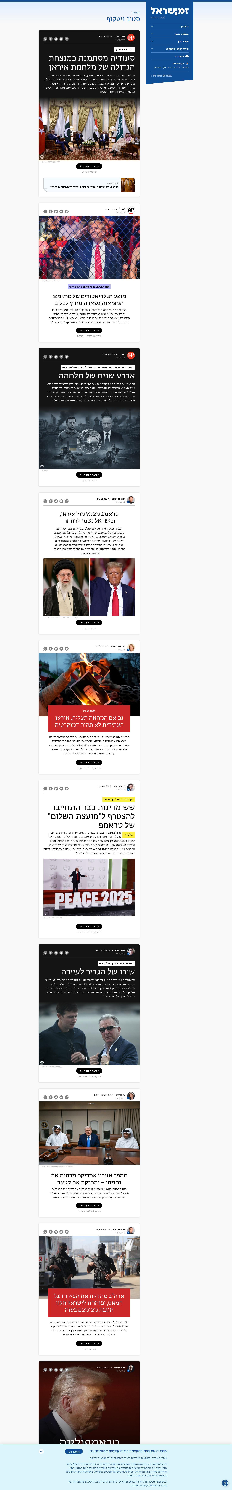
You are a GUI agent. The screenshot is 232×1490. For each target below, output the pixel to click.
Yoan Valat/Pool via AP (52, 917)
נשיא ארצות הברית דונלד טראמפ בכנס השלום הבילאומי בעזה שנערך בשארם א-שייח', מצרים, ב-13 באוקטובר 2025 (92, 913)
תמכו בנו (74, 1451)
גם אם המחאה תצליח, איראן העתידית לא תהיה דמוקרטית (89, 721)
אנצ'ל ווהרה (119, 36)
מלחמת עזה (103, 786)
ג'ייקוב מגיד (119, 786)
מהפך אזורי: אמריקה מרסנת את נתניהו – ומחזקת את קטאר (89, 1178)
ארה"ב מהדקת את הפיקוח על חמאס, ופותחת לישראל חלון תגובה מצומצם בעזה (89, 1302)
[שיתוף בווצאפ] (45, 39)
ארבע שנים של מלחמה (96, 376)
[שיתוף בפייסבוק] (50, 39)
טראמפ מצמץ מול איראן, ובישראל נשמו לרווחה (89, 517)
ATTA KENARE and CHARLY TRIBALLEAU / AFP (61, 618)
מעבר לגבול (101, 646)
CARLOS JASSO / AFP (40, 684)
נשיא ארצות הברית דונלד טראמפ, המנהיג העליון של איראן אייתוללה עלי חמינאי (99, 614)
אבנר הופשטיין (118, 950)
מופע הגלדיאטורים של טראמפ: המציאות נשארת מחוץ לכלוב (89, 299)
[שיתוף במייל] (61, 39)
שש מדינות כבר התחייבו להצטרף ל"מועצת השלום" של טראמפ (91, 817)
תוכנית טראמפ (102, 1367)
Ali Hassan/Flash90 (40, 1267)
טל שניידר (120, 1094)
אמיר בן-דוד (119, 1367)
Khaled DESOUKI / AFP (51, 162)
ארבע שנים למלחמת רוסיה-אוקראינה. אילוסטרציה (116, 466)
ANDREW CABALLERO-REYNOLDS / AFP (58, 1166)
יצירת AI (45, 471)
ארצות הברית (112, 209)
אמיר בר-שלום (118, 498)
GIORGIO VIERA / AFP (50, 281)
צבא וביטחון (103, 37)
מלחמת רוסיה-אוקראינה (114, 354)
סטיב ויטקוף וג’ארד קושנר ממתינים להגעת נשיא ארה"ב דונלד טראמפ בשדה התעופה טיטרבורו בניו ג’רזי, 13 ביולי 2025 (90, 1061)
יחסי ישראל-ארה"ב (102, 1095)
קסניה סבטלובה (117, 646)
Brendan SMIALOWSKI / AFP (53, 1067)
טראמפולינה (89, 1442)
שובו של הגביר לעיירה (98, 972)
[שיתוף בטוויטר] (56, 39)
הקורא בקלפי (101, 950)
